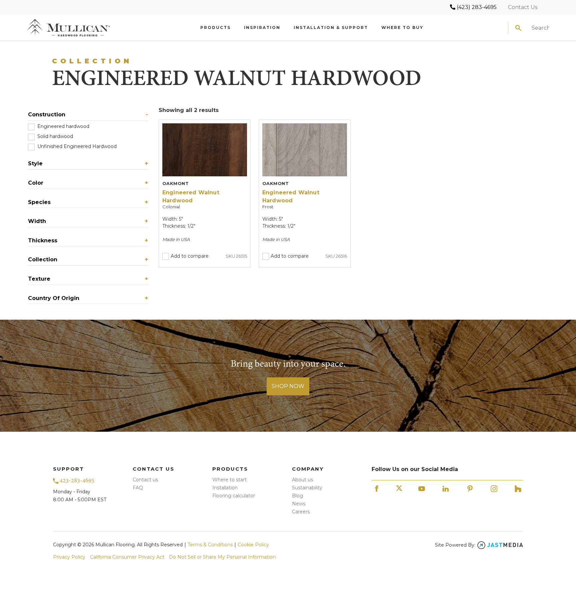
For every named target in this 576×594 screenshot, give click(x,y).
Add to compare (190, 256)
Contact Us (522, 7)
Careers (301, 512)
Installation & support (331, 27)
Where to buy (402, 27)
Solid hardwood (59, 136)
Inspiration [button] (262, 27)
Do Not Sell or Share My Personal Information (222, 557)
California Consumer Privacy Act (127, 557)
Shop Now (288, 386)
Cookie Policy (253, 545)
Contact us (145, 480)
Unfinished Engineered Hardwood (81, 146)
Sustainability (307, 488)
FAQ (138, 488)
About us (302, 480)
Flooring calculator (233, 496)
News (298, 504)
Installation (225, 488)
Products (215, 27)
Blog (297, 496)
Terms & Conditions (210, 545)
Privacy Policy (69, 557)
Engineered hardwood (67, 126)
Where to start (229, 480)
